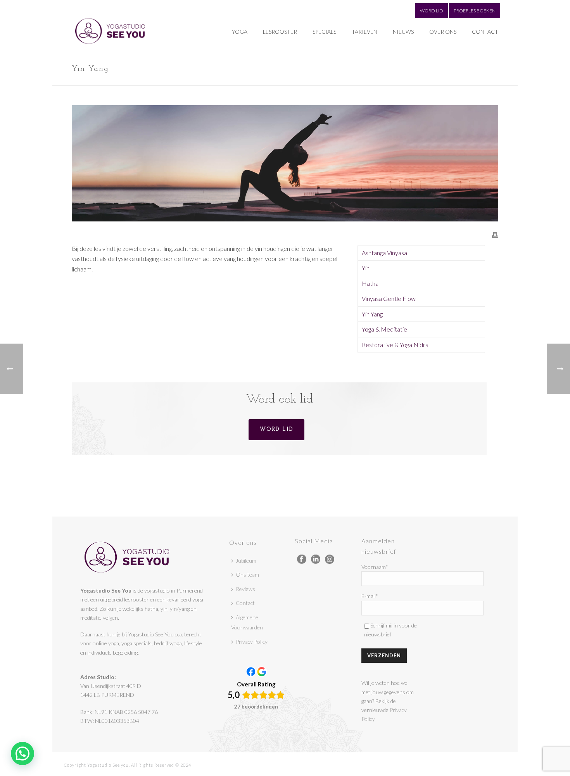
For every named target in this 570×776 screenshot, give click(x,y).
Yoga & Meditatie (384, 329)
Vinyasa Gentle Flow (389, 298)
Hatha (370, 283)
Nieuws (403, 31)
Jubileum (246, 560)
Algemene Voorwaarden (247, 622)
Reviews (245, 589)
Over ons (442, 31)
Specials (324, 31)
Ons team (247, 574)
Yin (366, 267)
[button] (22, 753)
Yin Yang (372, 314)
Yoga (239, 31)
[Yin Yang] (285, 163)
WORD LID (431, 11)
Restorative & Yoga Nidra (395, 344)
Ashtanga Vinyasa (384, 252)
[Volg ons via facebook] (301, 560)
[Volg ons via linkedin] (315, 560)
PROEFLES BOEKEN (475, 11)
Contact (485, 31)
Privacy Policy (252, 641)
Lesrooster (280, 31)
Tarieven (364, 31)
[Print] (495, 234)
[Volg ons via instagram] (329, 560)
